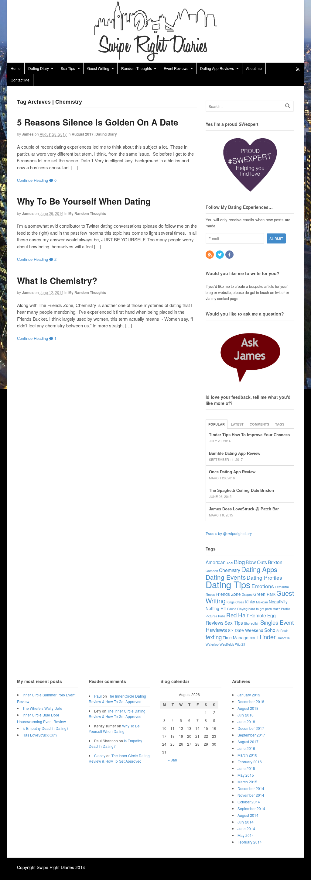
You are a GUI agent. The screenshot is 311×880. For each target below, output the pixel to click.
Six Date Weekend (245, 630)
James (28, 134)
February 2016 (250, 761)
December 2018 (251, 701)
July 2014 (246, 821)
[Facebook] (229, 254)
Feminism (282, 587)
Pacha (231, 608)
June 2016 (246, 748)
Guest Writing (98, 68)
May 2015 (246, 775)
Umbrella (283, 638)
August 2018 (248, 708)
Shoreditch (251, 623)
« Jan (172, 759)
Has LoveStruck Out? (39, 734)
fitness (210, 594)
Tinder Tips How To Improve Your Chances (249, 435)
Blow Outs (256, 562)
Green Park (264, 594)
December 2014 (251, 788)
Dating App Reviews (217, 68)
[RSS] (210, 254)
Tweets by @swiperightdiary (229, 533)
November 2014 (251, 795)
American (216, 562)
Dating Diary (38, 68)
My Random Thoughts (87, 213)
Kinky (250, 602)
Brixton (275, 562)
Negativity (278, 602)
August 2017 (83, 134)
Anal (230, 563)
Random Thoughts (136, 68)
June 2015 (246, 768)
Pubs (221, 616)
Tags (279, 424)
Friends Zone (228, 594)
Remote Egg (262, 615)
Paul (98, 696)
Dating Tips (228, 584)
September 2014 (251, 808)
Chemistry (229, 570)
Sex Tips (68, 68)
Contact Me (20, 79)
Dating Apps (259, 569)
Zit (243, 644)
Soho (269, 629)
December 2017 (251, 728)
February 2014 (250, 841)
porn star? (272, 608)
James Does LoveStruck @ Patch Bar (244, 509)
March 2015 (247, 781)
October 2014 (249, 801)
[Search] (287, 105)
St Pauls (282, 630)
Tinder (267, 636)
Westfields (227, 644)
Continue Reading (32, 180)
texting (214, 637)
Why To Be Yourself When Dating (84, 201)
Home (16, 68)
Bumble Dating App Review (234, 453)
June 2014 (246, 828)
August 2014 (248, 815)
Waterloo (212, 644)
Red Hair (237, 615)
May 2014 (246, 835)
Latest (237, 424)
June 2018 (246, 721)
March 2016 (247, 754)
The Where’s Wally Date (42, 708)
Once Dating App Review (232, 472)
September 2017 (251, 734)
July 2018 (246, 714)
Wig (238, 644)
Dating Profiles (264, 577)
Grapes (247, 594)
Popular (216, 424)
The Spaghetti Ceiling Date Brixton (241, 490)
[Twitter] (220, 254)
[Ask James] (250, 354)
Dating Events (226, 576)
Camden (212, 570)
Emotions (262, 586)
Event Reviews (176, 68)
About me (254, 68)
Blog (239, 561)
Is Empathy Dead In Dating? (45, 728)
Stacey (99, 755)
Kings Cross (235, 602)
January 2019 (249, 694)
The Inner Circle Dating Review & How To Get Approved (117, 698)
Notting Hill (216, 608)
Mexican (262, 602)
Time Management (240, 637)
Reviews (215, 622)
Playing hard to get (250, 608)
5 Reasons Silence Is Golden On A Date (97, 122)
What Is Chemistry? (57, 280)
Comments (259, 424)
